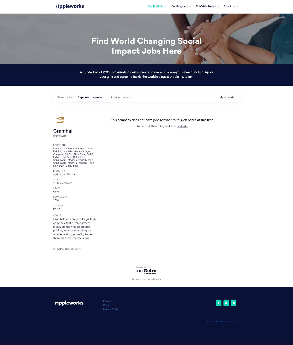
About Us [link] (229, 7)
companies (90, 97)
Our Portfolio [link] (155, 7)
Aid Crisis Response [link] (207, 7)
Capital (107, 305)
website (183, 126)
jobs (64, 97)
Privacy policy (138, 279)
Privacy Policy (232, 322)
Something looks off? (69, 248)
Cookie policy (154, 279)
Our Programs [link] (179, 7)
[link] (70, 6)
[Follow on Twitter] (226, 303)
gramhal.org (60, 135)
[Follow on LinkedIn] (233, 303)
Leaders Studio (111, 309)
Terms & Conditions (214, 322)
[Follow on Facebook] (218, 303)
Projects (107, 301)
